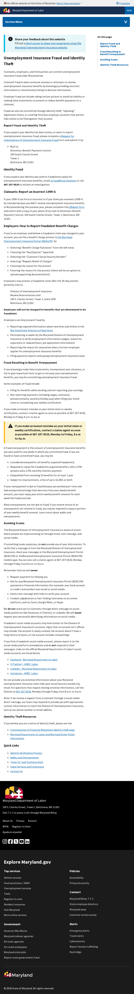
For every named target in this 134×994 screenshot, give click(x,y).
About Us (8, 820)
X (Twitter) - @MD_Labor (24, 664)
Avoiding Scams (109, 59)
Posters (32, 820)
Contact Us (16, 771)
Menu (129, 10)
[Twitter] (16, 841)
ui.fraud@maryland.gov (63, 180)
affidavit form (76, 207)
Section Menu (13, 22)
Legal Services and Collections (27, 766)
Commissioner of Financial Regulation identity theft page (42, 729)
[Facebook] (10, 841)
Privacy (20, 820)
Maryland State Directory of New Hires (31, 330)
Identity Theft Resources (114, 64)
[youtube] (21, 841)
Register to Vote (21, 826)
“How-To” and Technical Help (26, 762)
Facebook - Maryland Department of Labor (34, 659)
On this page (104, 36)
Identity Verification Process (26, 753)
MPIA (5, 826)
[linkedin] (27, 841)
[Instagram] (5, 841)
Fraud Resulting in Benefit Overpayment (112, 53)
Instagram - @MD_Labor (24, 673)
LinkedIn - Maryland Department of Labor (33, 668)
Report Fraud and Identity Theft (110, 45)
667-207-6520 (23, 691)
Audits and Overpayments (24, 757)
